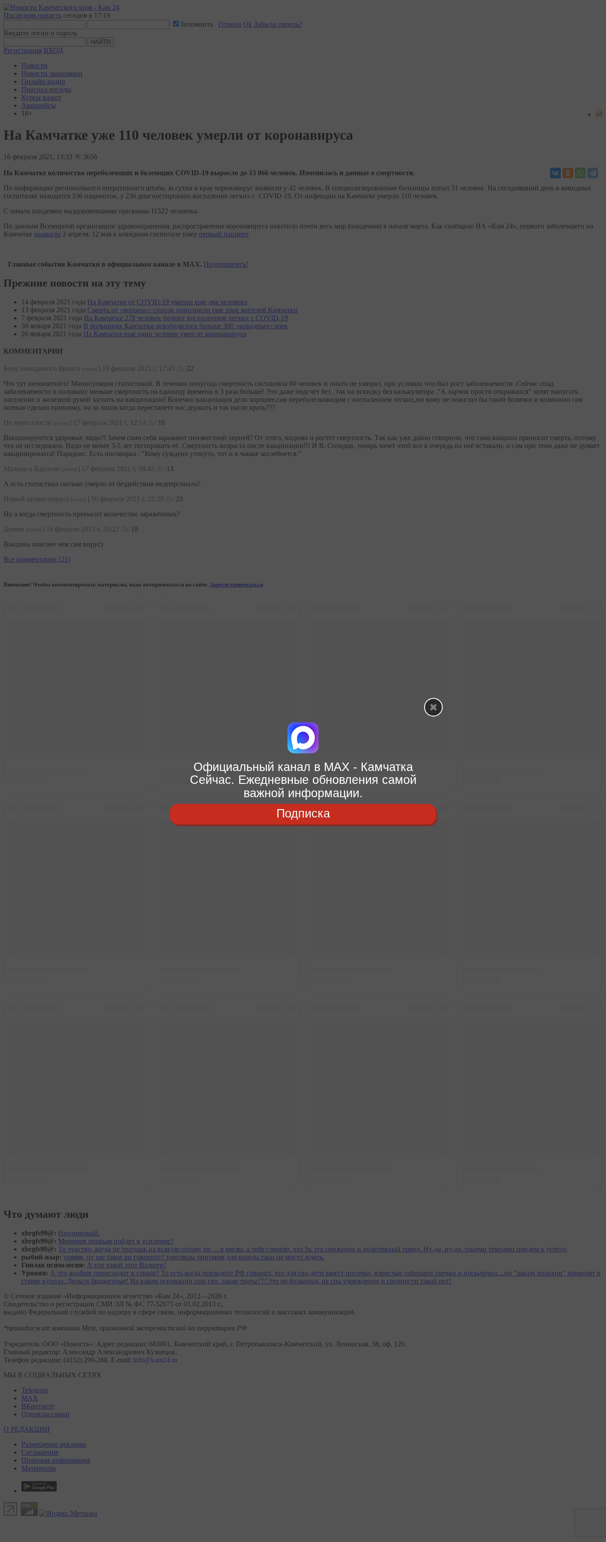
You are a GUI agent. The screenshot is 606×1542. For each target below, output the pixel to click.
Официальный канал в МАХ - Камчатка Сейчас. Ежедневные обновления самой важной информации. (303, 780)
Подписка (303, 813)
